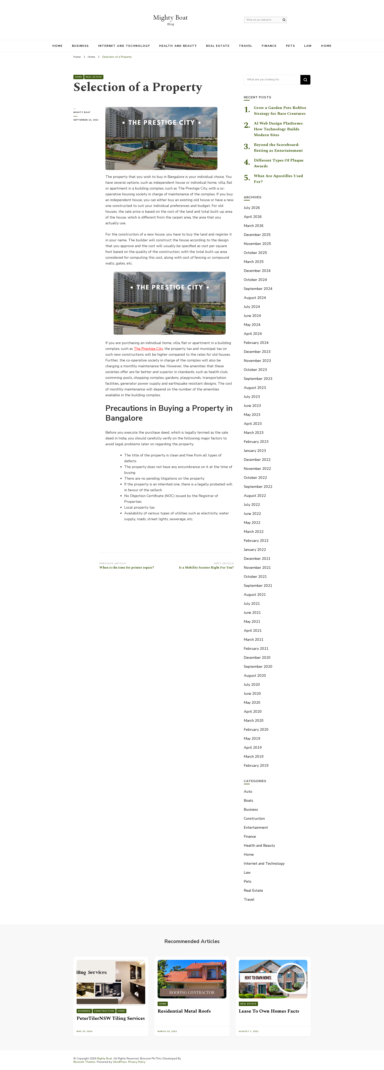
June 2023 (252, 405)
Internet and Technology (124, 46)
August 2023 (255, 387)
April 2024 (253, 333)
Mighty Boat (170, 17)
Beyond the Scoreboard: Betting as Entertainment (278, 148)
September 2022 (258, 486)
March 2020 (254, 720)
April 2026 (253, 216)
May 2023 (252, 414)
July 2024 (252, 306)
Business (80, 46)
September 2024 (258, 288)
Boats (248, 800)
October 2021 (255, 576)
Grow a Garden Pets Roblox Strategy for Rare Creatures (280, 111)
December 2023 (257, 351)
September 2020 (258, 666)
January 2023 (255, 450)
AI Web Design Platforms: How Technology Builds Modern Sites (278, 129)
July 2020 (252, 684)
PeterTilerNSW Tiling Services (111, 1018)
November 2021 (257, 567)
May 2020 (252, 702)
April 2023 (253, 423)
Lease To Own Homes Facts (269, 1011)
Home (57, 46)
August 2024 (255, 297)
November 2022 (257, 468)
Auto (248, 791)
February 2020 (256, 729)
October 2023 (255, 369)
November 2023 (257, 360)
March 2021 (254, 639)
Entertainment (256, 827)
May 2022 (252, 522)
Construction (254, 818)
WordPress (120, 1062)
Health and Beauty (178, 46)
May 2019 (252, 738)
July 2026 (252, 207)
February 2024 (256, 342)
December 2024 (257, 270)
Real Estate (218, 46)
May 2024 (252, 324)
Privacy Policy (136, 1062)
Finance (269, 46)
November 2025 (257, 243)
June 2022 (252, 513)
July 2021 (252, 603)
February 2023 (256, 441)
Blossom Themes (84, 1062)
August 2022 (255, 495)
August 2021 (255, 594)
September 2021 (258, 585)
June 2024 (252, 315)
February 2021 (256, 648)
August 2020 (255, 675)
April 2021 (253, 630)
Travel (246, 46)
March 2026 (254, 225)
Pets (290, 46)
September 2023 (258, 378)
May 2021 (252, 621)
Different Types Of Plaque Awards (278, 163)
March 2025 (254, 261)
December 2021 (257, 558)
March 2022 (254, 531)
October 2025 (255, 252)
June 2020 (252, 693)
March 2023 (254, 432)
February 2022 (256, 540)
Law (308, 46)
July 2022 (252, 504)
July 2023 (252, 396)
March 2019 (254, 756)
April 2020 (253, 711)
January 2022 (255, 549)
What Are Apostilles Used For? (278, 179)
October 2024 (255, 279)
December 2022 (257, 459)
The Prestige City (148, 348)
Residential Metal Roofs (184, 1011)
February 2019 (256, 765)
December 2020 (257, 657)
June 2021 (252, 612)
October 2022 (255, 477)
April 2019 (253, 747)
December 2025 (257, 234)
